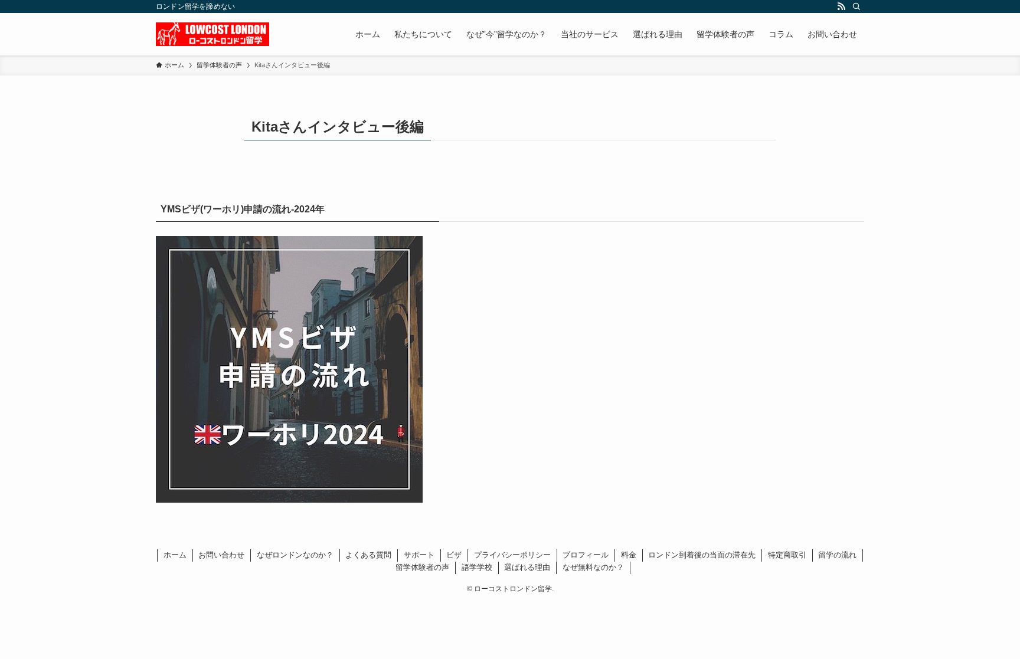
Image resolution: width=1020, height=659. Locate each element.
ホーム (175, 554)
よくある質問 (368, 554)
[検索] (856, 6)
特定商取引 (787, 554)
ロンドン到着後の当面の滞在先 (702, 554)
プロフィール (586, 554)
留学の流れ (837, 554)
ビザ (454, 554)
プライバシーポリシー (512, 554)
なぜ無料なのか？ (593, 567)
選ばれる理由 (527, 567)
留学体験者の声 (422, 567)
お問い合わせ (221, 554)
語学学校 (477, 567)
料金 (628, 554)
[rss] (841, 6)
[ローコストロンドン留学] (212, 34)
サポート (419, 554)
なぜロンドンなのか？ (295, 554)
